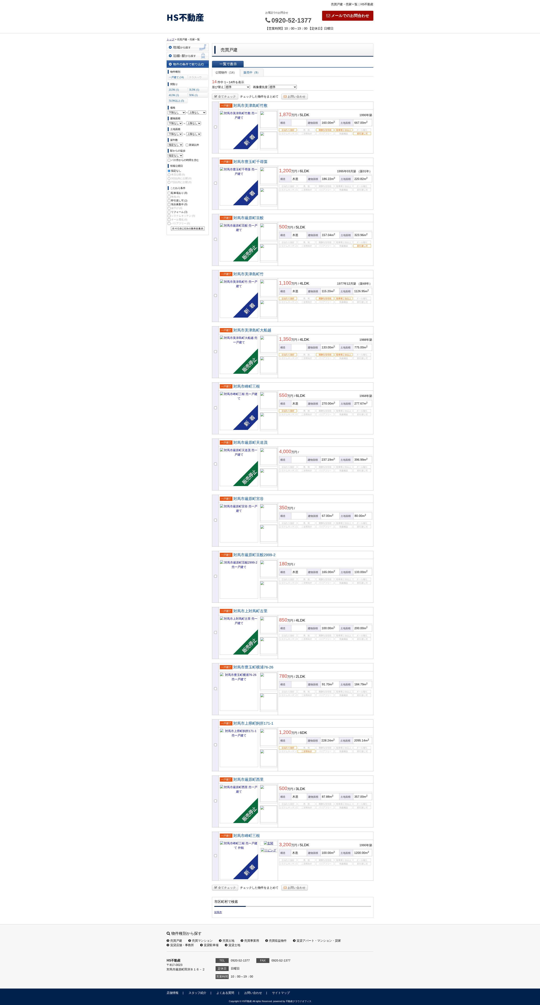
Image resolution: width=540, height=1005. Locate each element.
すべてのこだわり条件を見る (188, 228)
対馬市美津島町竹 (248, 274)
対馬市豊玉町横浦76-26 (253, 667)
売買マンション (202, 940)
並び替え (218, 87)
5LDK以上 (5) (176, 100)
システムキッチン (183, 215)
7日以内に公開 (181, 182)
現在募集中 (179, 204)
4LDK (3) (174, 95)
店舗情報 (172, 992)
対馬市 (218, 912)
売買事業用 (251, 940)
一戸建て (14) (176, 77)
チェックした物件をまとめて (259, 96)
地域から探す (188, 47)
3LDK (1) (194, 89)
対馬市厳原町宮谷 (248, 499)
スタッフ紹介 (197, 992)
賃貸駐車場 (211, 945)
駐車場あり (179, 192)
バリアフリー (180, 223)
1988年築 (365, 339)
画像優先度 (260, 87)
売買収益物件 (278, 940)
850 (283, 620)
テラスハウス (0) (195, 78)
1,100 (285, 283)
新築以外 (194, 144)
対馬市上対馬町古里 (250, 611)
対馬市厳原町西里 (248, 779)
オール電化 (179, 219)
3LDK (300, 789)
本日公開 (178, 174)
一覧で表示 (228, 64)
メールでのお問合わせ (350, 16)
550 (283, 395)
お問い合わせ (296, 96)
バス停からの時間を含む (185, 160)
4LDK (304, 283)
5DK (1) (193, 95)
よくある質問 (225, 992)
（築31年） (364, 171)
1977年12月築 (346, 283)
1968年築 (365, 396)
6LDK (304, 171)
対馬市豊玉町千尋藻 (250, 162)
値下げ (176, 208)
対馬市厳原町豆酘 (248, 218)
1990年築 (365, 115)
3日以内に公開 (181, 178)
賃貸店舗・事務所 (182, 945)
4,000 (285, 451)
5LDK (304, 115)
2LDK (300, 676)
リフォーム (179, 212)
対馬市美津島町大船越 (252, 330)
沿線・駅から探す (188, 55)
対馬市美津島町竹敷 (250, 105)
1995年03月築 (346, 171)
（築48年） (364, 283)
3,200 (285, 844)
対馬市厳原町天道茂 (250, 442)
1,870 (285, 114)
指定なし (176, 170)
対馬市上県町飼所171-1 (253, 723)
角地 (175, 196)
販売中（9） (252, 72)
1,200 (285, 170)
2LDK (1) (174, 89)
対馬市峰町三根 (246, 386)
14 (214, 81)
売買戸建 (176, 940)
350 (283, 507)
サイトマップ (281, 992)
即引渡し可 (179, 200)
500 (283, 227)
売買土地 (228, 940)
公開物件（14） (225, 72)
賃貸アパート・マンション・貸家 (319, 940)
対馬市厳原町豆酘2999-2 (254, 555)
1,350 (285, 339)
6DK (303, 733)
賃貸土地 (234, 945)
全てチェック (227, 96)
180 (283, 563)
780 (283, 676)
